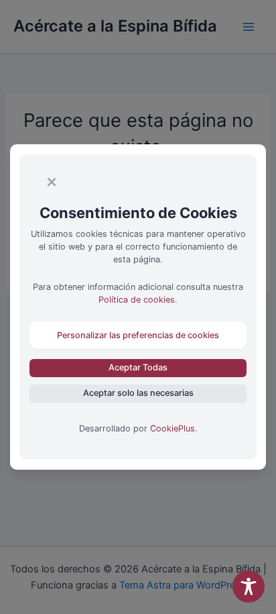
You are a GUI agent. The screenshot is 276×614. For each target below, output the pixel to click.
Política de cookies (136, 300)
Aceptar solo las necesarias (138, 393)
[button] (138, 335)
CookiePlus (172, 428)
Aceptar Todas (138, 367)
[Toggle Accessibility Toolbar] (248, 586)
